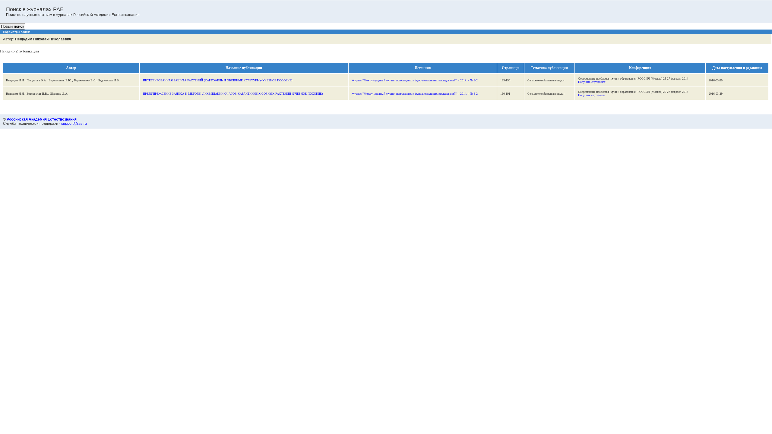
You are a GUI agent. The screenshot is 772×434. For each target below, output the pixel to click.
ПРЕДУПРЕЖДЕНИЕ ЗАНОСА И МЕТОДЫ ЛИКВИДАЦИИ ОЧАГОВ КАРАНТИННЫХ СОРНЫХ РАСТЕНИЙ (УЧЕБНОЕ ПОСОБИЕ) (233, 93)
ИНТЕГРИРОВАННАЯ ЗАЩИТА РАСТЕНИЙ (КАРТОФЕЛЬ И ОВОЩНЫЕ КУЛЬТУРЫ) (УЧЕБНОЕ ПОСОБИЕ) (217, 80)
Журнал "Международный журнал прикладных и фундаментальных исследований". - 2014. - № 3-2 (415, 80)
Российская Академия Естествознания (42, 119)
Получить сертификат (591, 81)
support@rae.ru (74, 123)
